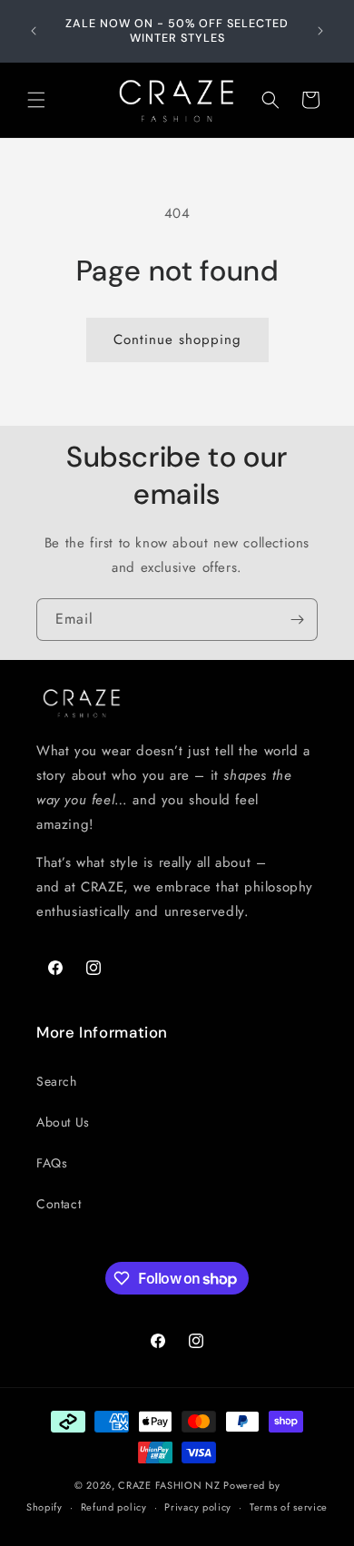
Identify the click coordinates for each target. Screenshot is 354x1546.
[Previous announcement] (34, 31)
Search (56, 1081)
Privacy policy (197, 1507)
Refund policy (114, 1507)
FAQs (51, 1163)
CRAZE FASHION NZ (169, 1485)
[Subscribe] (297, 619)
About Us (63, 1122)
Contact (58, 1204)
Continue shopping (177, 340)
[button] (36, 100)
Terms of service (289, 1507)
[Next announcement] (320, 31)
